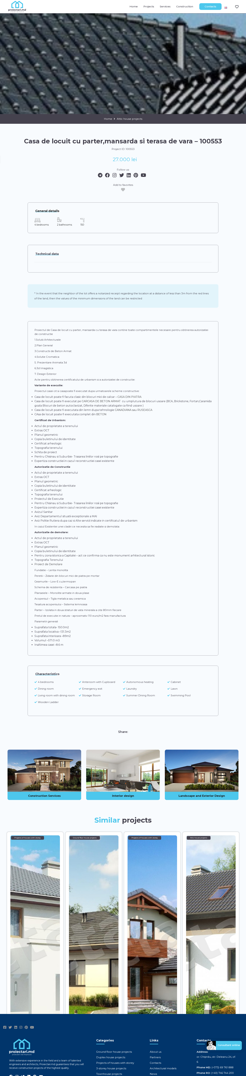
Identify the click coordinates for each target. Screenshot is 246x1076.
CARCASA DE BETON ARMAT (101, 401)
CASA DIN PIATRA (129, 396)
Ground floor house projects (114, 1051)
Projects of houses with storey (115, 1062)
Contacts (210, 6)
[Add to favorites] (123, 190)
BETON (101, 414)
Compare (235, 6)
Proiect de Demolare (48, 564)
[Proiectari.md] (17, 10)
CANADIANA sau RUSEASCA (133, 410)
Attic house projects (129, 118)
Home (134, 6)
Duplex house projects (110, 1057)
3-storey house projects (111, 1068)
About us (155, 1051)
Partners (155, 1057)
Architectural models (163, 1068)
